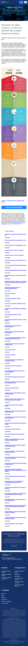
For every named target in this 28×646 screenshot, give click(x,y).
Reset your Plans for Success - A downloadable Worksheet (13, 288)
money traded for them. (19, 222)
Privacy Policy (4, 603)
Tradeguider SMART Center (6, 575)
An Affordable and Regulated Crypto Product (16, 270)
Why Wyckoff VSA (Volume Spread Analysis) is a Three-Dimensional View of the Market (15, 506)
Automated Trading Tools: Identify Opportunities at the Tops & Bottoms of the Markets (16, 470)
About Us (3, 593)
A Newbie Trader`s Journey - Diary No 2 (14, 250)
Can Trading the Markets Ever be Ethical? (15, 376)
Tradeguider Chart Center (6, 572)
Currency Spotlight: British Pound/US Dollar (15, 265)
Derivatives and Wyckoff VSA (12, 387)
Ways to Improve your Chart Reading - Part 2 (15, 240)
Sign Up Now (14, 546)
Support (3, 597)
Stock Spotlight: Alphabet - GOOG (13, 314)
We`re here (4, 223)
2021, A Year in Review (10, 354)
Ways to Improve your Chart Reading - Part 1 (15, 260)
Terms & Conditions (6, 601)
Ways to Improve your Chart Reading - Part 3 (15, 245)
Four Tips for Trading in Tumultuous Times (15, 303)
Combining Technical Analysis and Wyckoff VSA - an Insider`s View (15, 382)
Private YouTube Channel (19, 579)
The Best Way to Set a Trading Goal (13, 365)
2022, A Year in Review (10, 293)
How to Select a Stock (10, 349)
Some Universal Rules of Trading (12, 298)
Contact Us (4, 599)
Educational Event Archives (19, 585)
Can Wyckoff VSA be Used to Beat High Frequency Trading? (14, 360)
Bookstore (17, 574)
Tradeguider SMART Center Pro (6, 578)
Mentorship (17, 576)
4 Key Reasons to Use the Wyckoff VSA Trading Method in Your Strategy (14, 482)
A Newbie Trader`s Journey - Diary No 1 (14, 255)
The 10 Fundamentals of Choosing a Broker (15, 476)
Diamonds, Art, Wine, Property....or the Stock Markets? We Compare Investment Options (16, 282)
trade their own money (11, 221)
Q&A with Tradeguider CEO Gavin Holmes (14, 434)
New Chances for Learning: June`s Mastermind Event (13, 326)
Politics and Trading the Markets (13, 429)
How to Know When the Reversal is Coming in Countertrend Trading (15, 458)
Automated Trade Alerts (19, 572)
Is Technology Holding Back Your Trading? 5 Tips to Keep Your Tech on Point (15, 338)
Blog (2, 595)
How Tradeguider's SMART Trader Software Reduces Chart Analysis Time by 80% (15, 494)
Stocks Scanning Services (19, 582)
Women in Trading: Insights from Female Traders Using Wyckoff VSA (14, 440)
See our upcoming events (14, 207)
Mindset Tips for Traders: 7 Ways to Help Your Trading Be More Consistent (14, 399)
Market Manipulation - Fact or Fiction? (14, 523)
